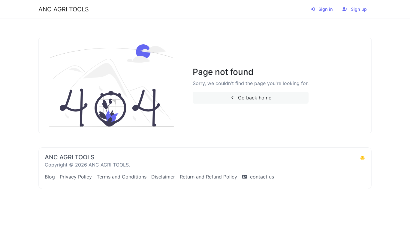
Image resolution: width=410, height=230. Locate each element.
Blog (50, 177)
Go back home (254, 98)
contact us (261, 177)
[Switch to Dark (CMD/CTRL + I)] (363, 158)
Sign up (358, 9)
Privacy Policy (76, 177)
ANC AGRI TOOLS (63, 9)
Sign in (325, 9)
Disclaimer (163, 177)
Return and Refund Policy (208, 177)
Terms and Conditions (121, 177)
